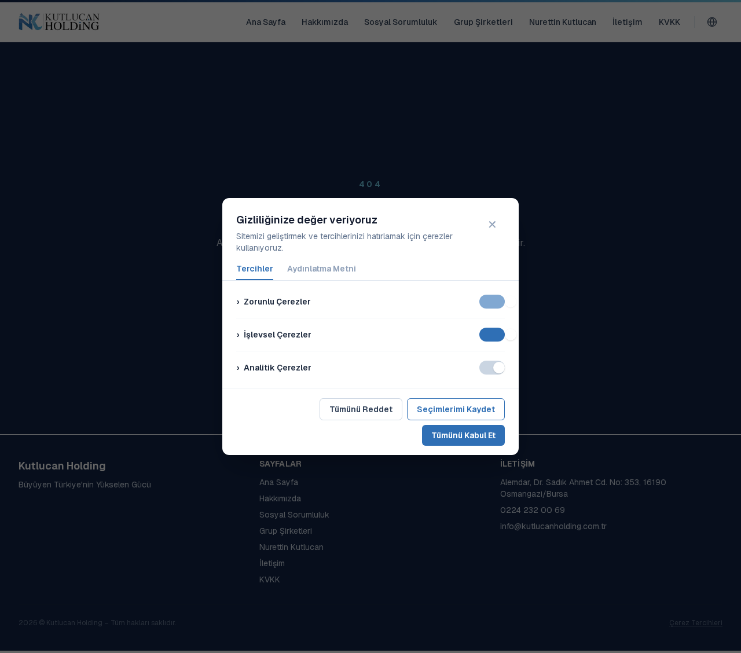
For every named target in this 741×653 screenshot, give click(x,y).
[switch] (492, 302)
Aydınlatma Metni (321, 268)
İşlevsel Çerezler (273, 334)
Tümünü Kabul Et (463, 435)
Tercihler (254, 268)
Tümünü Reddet (360, 409)
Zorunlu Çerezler (273, 301)
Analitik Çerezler (273, 367)
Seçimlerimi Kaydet (456, 409)
